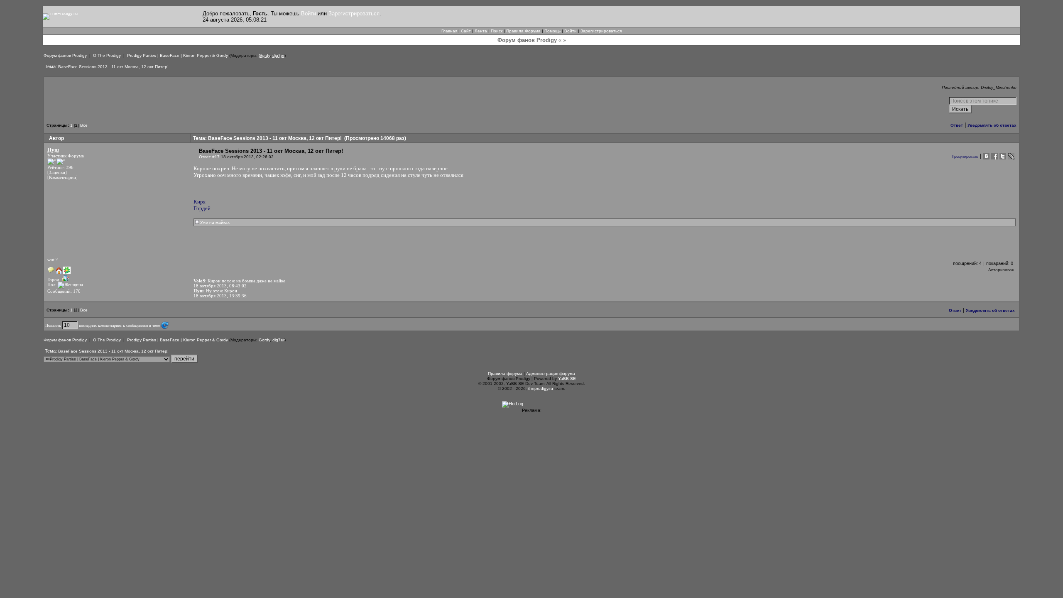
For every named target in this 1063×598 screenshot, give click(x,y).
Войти (308, 13)
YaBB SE (567, 378)
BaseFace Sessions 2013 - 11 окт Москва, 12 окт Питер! (113, 66)
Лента (481, 31)
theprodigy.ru (540, 388)
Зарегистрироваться (354, 13)
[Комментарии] (62, 177)
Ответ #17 (209, 156)
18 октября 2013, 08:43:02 (220, 285)
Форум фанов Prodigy (65, 55)
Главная (449, 31)
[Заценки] (57, 172)
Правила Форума (523, 31)
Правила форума (505, 373)
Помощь (552, 31)
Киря (199, 202)
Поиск (496, 31)
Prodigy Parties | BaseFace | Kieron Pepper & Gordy (177, 55)
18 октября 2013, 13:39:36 (220, 295)
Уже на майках (214, 222)
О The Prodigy (107, 55)
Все (84, 125)
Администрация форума (550, 373)
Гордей (202, 208)
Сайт (466, 31)
